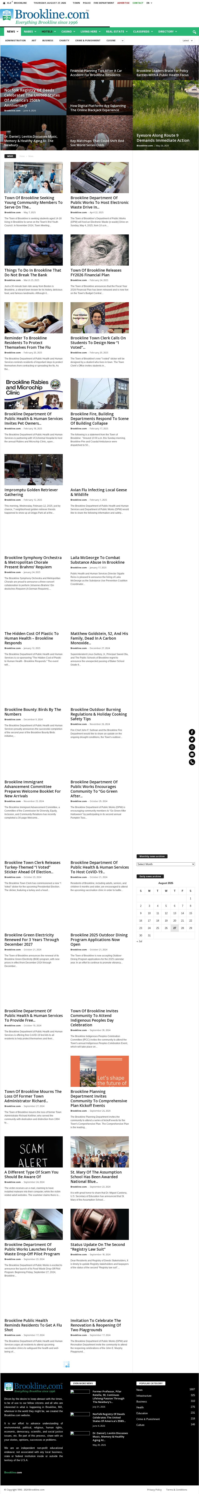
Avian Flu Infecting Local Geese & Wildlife (99, 492)
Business (47, 40)
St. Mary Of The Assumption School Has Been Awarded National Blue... (96, 1177)
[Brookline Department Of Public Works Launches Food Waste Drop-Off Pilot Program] (33, 1224)
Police (87, 2)
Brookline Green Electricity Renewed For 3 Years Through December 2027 (31, 939)
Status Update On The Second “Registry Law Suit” (98, 1247)
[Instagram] (192, 747)
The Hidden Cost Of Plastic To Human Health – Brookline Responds (31, 638)
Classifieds (141, 31)
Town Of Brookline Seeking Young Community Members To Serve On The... (33, 202)
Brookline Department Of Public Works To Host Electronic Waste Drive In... (100, 202)
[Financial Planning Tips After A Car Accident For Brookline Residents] (99, 66)
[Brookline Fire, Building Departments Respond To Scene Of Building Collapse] (100, 393)
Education (142, 1413)
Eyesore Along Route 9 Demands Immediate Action (163, 138)
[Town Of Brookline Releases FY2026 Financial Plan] (100, 250)
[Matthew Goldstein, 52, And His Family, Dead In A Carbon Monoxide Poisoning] (100, 613)
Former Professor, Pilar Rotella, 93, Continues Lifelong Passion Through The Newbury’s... (108, 1397)
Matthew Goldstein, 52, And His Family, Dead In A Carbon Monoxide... (99, 638)
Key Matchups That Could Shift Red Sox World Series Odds (97, 143)
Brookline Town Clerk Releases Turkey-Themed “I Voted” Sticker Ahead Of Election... (32, 867)
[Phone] (192, 762)
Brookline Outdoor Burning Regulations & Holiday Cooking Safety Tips (99, 714)
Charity (64, 40)
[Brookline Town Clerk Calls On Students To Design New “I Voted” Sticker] (100, 317)
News (11, 31)
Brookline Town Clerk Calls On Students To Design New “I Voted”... (98, 342)
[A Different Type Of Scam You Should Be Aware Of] (33, 1151)
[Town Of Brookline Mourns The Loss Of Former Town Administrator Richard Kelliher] (33, 1071)
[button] (194, 32)
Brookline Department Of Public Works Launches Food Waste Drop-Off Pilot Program (32, 1249)
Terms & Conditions (176, 1489)
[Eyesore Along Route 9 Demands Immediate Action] (166, 119)
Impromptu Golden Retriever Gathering (31, 492)
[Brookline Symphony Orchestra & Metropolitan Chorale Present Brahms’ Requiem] (33, 537)
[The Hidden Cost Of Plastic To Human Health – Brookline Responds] (33, 613)
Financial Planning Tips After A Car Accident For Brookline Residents (96, 73)
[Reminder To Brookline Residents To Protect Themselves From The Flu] (33, 317)
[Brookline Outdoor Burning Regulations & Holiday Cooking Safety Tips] (100, 689)
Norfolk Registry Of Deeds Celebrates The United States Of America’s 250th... (109, 1417)
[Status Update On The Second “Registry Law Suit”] (100, 1224)
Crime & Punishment (87, 40)
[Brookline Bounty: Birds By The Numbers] (33, 689)
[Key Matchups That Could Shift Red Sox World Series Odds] (99, 136)
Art (34, 40)
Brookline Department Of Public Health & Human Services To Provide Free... (33, 1015)
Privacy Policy (154, 1489)
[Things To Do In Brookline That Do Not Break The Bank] (33, 250)
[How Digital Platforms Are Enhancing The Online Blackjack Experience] (99, 101)
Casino (66, 31)
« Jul (139, 941)
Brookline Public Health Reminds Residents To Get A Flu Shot (33, 1325)
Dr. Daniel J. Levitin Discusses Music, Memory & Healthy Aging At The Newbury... (31, 140)
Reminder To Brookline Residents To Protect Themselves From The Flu (27, 342)
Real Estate (115, 31)
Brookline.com (12, 110)
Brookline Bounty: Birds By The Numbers (32, 712)
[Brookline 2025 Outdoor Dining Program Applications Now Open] (100, 914)
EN (148, 2)
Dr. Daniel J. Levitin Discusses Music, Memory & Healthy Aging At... (110, 1436)
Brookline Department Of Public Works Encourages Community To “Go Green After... (94, 789)
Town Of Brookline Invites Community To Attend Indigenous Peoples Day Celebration (94, 1017)
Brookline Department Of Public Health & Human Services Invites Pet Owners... (33, 418)
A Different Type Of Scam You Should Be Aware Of (31, 1174)
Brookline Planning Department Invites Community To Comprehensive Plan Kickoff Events (99, 1098)
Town (76, 2)
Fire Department (104, 2)
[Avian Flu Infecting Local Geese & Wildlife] (100, 469)
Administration (15, 40)
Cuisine (110, 40)
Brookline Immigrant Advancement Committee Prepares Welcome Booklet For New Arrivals (32, 789)
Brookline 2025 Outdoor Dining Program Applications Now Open (99, 939)
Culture (140, 1425)
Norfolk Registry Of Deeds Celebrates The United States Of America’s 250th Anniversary (32, 97)
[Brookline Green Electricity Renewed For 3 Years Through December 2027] (33, 914)
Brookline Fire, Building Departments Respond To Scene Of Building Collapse (100, 418)
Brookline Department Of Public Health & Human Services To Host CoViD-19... (100, 867)
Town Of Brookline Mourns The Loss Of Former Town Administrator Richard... (33, 1096)
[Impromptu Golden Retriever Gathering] (33, 469)
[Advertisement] (165, 295)
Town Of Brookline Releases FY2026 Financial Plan (96, 272)
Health (140, 1407)
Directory (166, 31)
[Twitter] (192, 739)
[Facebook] (192, 732)
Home (22, 156)
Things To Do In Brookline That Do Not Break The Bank (32, 272)
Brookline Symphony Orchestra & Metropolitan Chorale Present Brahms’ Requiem (33, 562)
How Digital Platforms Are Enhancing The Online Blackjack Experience (98, 108)
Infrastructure (143, 1395)
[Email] (192, 754)
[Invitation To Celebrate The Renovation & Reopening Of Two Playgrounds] (100, 1300)
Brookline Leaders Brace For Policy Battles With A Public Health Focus (163, 73)
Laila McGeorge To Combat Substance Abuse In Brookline (98, 560)
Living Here (89, 31)
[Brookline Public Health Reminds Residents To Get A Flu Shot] (33, 1300)
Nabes (28, 31)
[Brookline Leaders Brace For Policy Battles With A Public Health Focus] (166, 66)
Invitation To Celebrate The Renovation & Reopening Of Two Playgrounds (96, 1325)
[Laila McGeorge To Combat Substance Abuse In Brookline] (100, 537)
